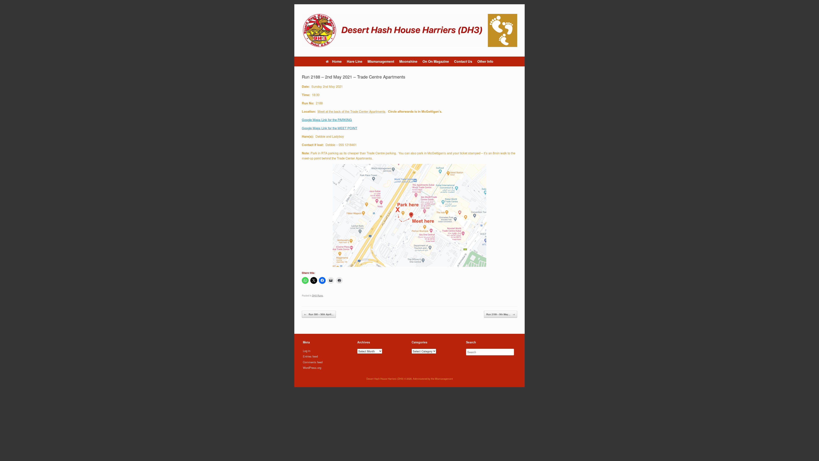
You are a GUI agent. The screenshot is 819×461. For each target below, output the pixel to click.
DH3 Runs (317, 295)
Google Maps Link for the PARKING (327, 119)
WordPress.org (312, 368)
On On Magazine (436, 61)
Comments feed (312, 362)
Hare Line (354, 61)
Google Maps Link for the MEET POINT (329, 128)
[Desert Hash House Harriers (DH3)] (409, 30)
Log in (306, 351)
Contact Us (463, 61)
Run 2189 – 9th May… (500, 314)
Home (337, 61)
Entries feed (310, 356)
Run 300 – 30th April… (319, 314)
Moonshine (408, 61)
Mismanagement (380, 61)
